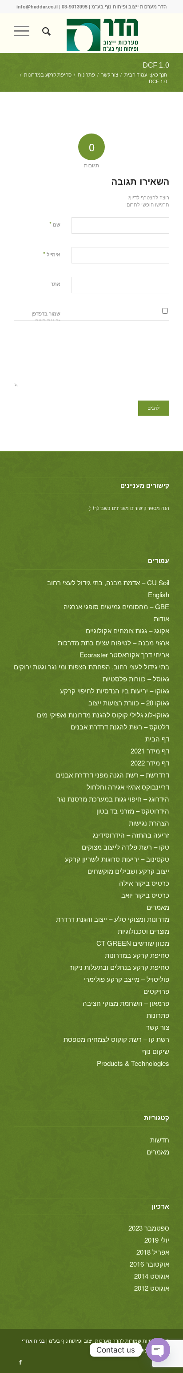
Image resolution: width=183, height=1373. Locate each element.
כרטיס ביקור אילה (144, 882)
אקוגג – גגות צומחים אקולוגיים (127, 630)
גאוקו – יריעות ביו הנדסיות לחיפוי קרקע (114, 690)
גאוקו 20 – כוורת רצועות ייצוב (128, 702)
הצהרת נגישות (149, 822)
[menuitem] (45, 31)
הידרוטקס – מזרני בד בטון (132, 810)
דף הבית (157, 738)
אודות (161, 618)
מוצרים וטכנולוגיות (143, 931)
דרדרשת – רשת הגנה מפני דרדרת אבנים (112, 774)
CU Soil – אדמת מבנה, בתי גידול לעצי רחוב (108, 582)
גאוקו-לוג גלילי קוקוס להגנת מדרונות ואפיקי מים (103, 714)
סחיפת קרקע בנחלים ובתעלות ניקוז (119, 967)
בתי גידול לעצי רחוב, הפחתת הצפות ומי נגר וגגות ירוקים (91, 666)
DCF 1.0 (156, 65)
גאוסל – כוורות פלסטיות (136, 678)
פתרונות (158, 1015)
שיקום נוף (155, 1051)
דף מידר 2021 (150, 750)
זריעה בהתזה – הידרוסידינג (131, 834)
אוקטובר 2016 (149, 1263)
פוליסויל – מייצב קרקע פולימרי (126, 979)
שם (54, 224)
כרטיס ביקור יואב (145, 894)
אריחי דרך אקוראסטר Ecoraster (124, 654)
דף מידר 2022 (150, 762)
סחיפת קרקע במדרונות (137, 955)
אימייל (51, 254)
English (158, 594)
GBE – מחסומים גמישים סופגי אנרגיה (116, 606)
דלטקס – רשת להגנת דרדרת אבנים (120, 726)
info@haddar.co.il (37, 6)
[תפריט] (24, 31)
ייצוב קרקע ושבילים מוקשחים (128, 870)
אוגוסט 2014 (151, 1275)
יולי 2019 (156, 1239)
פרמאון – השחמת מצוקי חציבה (126, 1003)
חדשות (159, 1139)
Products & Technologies (133, 1063)
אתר (55, 283)
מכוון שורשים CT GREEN (132, 943)
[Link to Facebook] (20, 1362)
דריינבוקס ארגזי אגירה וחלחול (128, 786)
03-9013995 (75, 6)
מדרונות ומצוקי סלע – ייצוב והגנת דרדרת (112, 918)
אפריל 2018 (152, 1251)
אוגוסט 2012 (151, 1287)
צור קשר (157, 1027)
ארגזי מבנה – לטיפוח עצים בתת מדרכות (113, 642)
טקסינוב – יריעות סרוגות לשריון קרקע (117, 858)
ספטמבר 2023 (148, 1227)
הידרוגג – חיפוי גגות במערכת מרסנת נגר (113, 798)
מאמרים (158, 906)
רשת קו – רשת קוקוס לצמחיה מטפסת (116, 1039)
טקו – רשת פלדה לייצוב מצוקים (125, 846)
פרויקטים (156, 991)
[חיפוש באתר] (45, 31)
